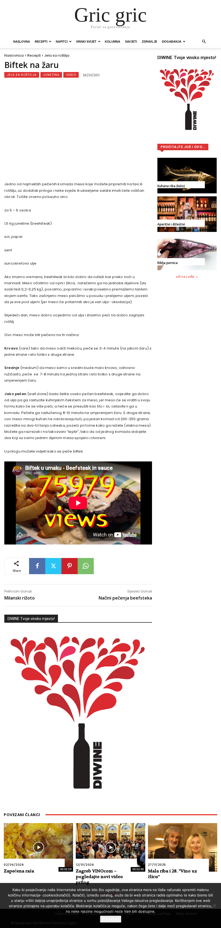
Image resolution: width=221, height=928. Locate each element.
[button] (203, 41)
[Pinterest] (69, 566)
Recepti (41, 41)
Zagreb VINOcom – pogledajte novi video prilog (99, 876)
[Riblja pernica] (187, 252)
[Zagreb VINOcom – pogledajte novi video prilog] (110, 847)
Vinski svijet (86, 41)
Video (71, 75)
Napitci (62, 41)
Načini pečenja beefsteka (125, 598)
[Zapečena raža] (38, 847)
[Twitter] (53, 566)
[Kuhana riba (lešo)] (187, 175)
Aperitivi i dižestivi (171, 224)
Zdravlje (149, 41)
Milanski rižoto (19, 598)
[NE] (214, 905)
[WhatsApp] (86, 566)
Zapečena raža (19, 871)
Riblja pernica (167, 263)
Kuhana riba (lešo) (171, 186)
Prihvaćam (110, 919)
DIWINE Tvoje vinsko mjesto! (31, 619)
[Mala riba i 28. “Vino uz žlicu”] (182, 847)
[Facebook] (37, 566)
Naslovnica (14, 55)
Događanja (171, 41)
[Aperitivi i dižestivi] (187, 214)
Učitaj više (185, 277)
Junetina (51, 75)
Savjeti (131, 41)
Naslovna (21, 41)
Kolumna (112, 41)
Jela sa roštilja (56, 55)
